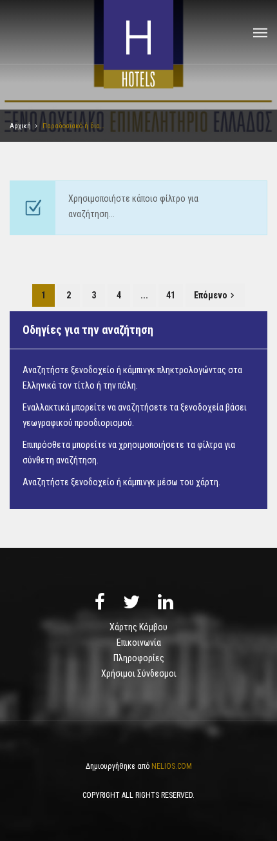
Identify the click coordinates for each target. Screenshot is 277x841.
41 (170, 295)
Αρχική (20, 126)
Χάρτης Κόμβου (138, 627)
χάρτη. (208, 482)
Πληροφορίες (138, 658)
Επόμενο (210, 295)
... (144, 295)
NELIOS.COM (171, 766)
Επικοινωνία (139, 642)
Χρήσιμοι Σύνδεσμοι (139, 673)
